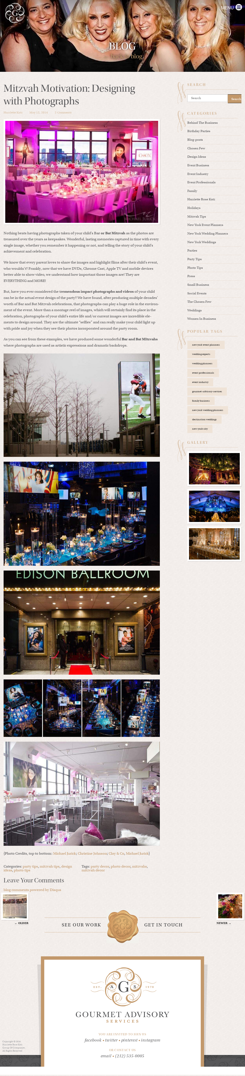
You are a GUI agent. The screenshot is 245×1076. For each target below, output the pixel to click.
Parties (192, 250)
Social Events (196, 293)
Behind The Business (202, 123)
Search (236, 99)
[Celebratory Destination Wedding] (214, 506)
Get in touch (163, 925)
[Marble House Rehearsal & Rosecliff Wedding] (214, 544)
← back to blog (122, 56)
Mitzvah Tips (196, 216)
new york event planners (206, 344)
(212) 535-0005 (130, 1056)
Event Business (198, 165)
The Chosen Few (199, 302)
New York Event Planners (205, 225)
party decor (100, 866)
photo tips (22, 870)
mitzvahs (139, 866)
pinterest (130, 1040)
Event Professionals (201, 182)
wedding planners (202, 363)
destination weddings (204, 419)
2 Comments (63, 112)
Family (192, 191)
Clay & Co (116, 853)
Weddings (194, 310)
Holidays (193, 208)
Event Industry (197, 174)
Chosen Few (196, 148)
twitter (112, 1040)
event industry (200, 382)
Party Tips (194, 259)
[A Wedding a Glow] (214, 469)
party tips (30, 866)
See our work (81, 925)
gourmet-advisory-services (207, 391)
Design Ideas (196, 157)
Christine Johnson (92, 853)
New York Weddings (201, 242)
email (106, 1056)
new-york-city (200, 428)
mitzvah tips (50, 866)
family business (201, 400)
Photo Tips (195, 268)
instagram (150, 1040)
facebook (94, 1040)
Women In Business (201, 319)
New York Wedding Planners (207, 233)
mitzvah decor (93, 870)
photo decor (120, 866)
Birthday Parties (198, 131)
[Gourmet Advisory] (15, 13)
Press (191, 276)
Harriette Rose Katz (201, 199)
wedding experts (201, 354)
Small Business (198, 285)
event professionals (203, 372)
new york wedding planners (207, 410)
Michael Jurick (64, 853)
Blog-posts (195, 140)
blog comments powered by (32, 890)
